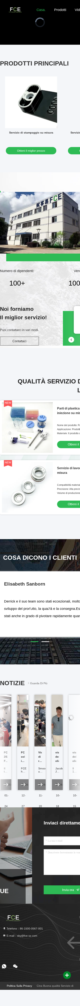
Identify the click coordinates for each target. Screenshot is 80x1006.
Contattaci (19, 341)
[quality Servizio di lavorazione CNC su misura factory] (27, 487)
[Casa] (15, 9)
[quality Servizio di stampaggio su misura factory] (31, 102)
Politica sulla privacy (19, 985)
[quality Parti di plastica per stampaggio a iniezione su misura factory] (27, 427)
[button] (34, 641)
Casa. (41, 10)
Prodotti (60, 10)
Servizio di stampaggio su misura (31, 132)
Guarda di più (38, 683)
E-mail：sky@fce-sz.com (21, 935)
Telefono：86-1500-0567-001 (24, 928)
